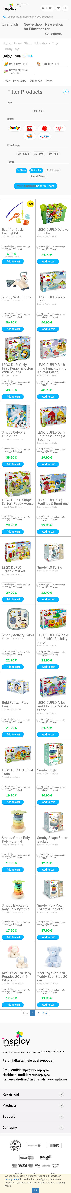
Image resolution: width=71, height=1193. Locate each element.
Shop (28, 43)
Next (45, 1013)
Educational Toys (46, 43)
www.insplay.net (57, 1079)
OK (35, 1190)
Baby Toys (12, 49)
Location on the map (53, 1051)
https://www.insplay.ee (35, 1070)
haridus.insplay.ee (39, 1075)
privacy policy (12, 1179)
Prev (25, 1013)
